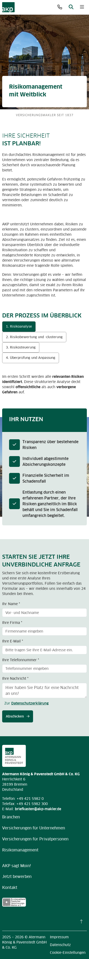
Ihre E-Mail (12, 641)
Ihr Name (11, 604)
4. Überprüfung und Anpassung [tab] (30, 357)
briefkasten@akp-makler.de (38, 809)
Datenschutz (60, 945)
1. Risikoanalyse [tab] (19, 326)
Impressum (59, 937)
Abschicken (15, 716)
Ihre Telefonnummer (20, 660)
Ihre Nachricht (15, 678)
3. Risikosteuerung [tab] (21, 347)
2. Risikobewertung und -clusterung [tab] (34, 337)
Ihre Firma (12, 623)
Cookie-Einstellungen (68, 952)
